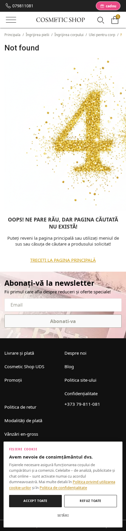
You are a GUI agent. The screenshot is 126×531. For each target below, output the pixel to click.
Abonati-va (63, 321)
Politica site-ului (80, 380)
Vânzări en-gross (21, 434)
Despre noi (75, 353)
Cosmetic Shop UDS (24, 366)
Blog (69, 366)
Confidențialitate (81, 393)
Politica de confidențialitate (63, 487)
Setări (63, 515)
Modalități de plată (23, 420)
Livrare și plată (19, 353)
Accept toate (35, 501)
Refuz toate (90, 501)
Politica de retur (20, 407)
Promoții (13, 380)
